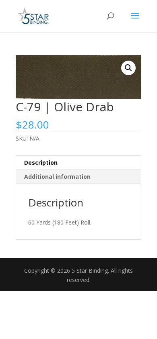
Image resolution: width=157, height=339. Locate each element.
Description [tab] (41, 162)
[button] (128, 68)
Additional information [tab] (57, 176)
